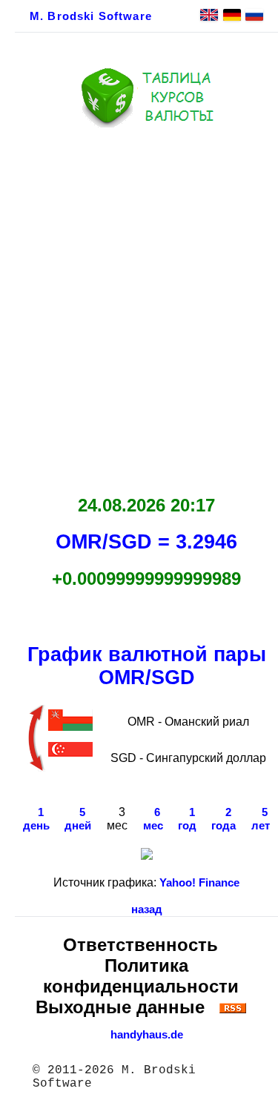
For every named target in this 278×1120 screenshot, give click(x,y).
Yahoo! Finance (199, 883)
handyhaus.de (146, 1035)
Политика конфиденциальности (141, 975)
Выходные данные (120, 1007)
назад (146, 909)
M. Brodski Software (91, 16)
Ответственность (140, 945)
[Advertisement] (139, 307)
